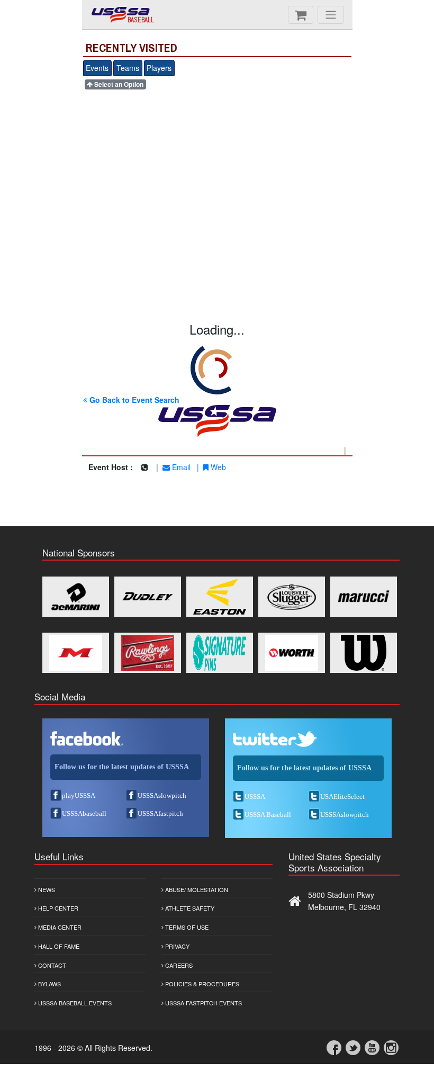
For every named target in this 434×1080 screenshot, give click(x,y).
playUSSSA (78, 795)
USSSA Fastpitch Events (203, 1002)
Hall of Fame (58, 946)
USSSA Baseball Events (74, 1002)
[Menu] (331, 15)
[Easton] (219, 597)
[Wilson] (363, 653)
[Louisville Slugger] (291, 597)
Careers (178, 965)
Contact (51, 965)
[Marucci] (363, 597)
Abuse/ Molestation (196, 889)
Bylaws (49, 983)
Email (180, 467)
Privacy (176, 946)
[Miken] (75, 653)
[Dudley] (147, 597)
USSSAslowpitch (162, 795)
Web (217, 467)
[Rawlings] (147, 653)
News (46, 889)
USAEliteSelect (342, 796)
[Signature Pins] (219, 653)
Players (159, 67)
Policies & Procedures (201, 983)
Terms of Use (186, 927)
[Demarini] (75, 597)
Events (97, 67)
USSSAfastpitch (160, 813)
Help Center (57, 908)
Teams (127, 67)
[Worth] (291, 653)
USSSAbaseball (84, 813)
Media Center (59, 927)
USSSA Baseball (268, 814)
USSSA (255, 796)
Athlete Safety (189, 908)
